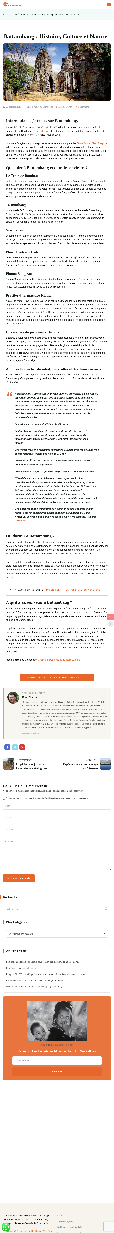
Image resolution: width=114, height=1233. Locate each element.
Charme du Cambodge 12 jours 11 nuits (59, 660)
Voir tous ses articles (30, 733)
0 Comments (84, 107)
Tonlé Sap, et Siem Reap (90, 143)
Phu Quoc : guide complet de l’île (22, 968)
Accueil (6, 14)
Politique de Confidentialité (70, 1227)
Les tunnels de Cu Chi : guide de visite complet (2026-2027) (34, 980)
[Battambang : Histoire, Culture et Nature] (7, 747)
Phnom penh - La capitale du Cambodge (73, 589)
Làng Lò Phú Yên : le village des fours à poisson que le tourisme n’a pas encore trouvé (46, 974)
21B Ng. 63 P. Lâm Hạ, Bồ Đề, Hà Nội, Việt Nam (28, 1231)
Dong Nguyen (65, 107)
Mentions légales (65, 1221)
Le (16, 181)
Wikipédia (20, 520)
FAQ (59, 1215)
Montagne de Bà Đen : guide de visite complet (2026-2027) (34, 986)
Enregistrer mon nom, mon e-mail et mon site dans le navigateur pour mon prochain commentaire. (47, 798)
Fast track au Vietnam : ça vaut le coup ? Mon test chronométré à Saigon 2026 (42, 962)
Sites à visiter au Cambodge (26, 14)
